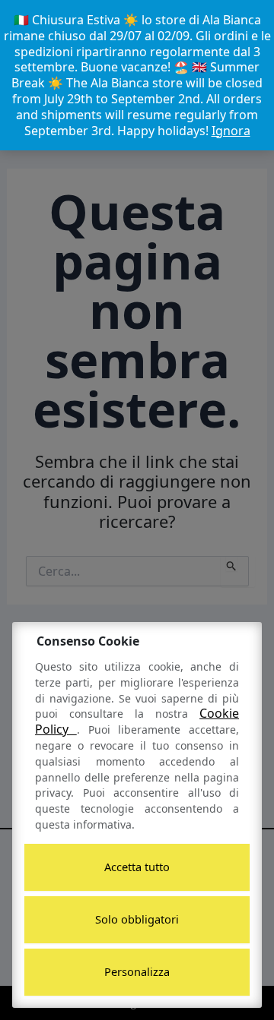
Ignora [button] (231, 130)
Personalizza (137, 971)
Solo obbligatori (137, 919)
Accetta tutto (137, 866)
